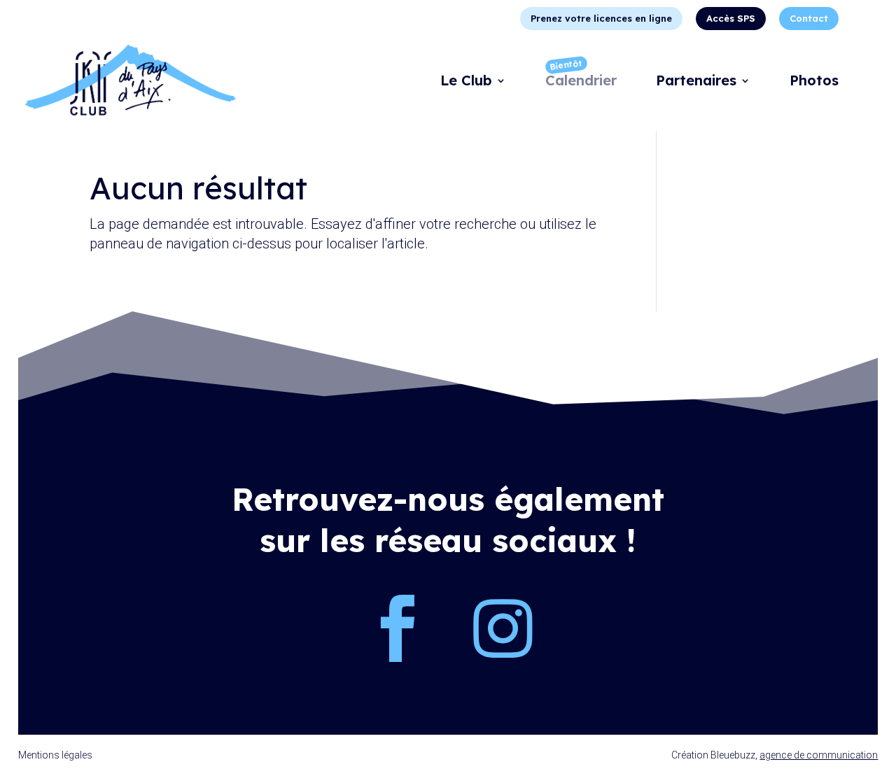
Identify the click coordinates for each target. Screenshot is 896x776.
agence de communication (819, 755)
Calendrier (581, 82)
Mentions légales (55, 755)
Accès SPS (730, 18)
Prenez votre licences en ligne (601, 18)
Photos (814, 82)
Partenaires (696, 82)
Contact (809, 18)
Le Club (466, 82)
